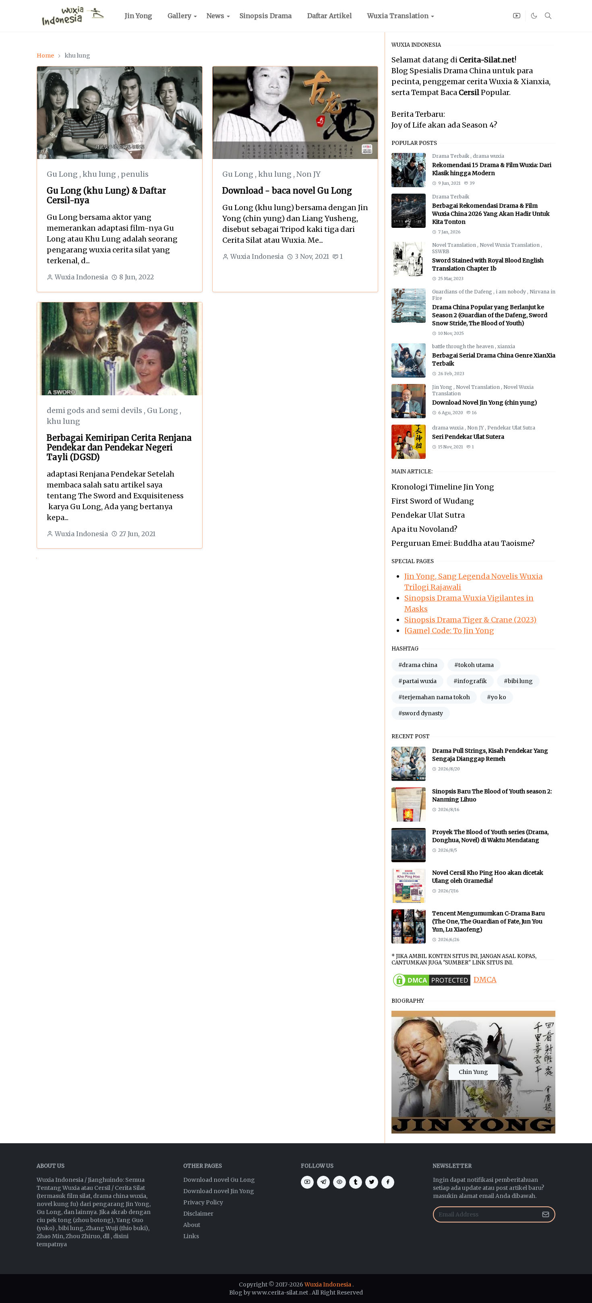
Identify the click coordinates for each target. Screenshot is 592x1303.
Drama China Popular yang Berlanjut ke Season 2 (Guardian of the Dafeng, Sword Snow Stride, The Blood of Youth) (489, 315)
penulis (135, 174)
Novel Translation (454, 245)
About (191, 1225)
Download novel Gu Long (219, 1179)
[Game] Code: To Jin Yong (449, 630)
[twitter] (371, 1182)
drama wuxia (488, 156)
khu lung (100, 174)
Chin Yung (473, 1072)
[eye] (339, 1182)
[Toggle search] (548, 15)
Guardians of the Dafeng (462, 292)
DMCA (485, 979)
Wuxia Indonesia (327, 1284)
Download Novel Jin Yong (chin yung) (484, 402)
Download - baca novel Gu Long (287, 191)
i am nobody (511, 292)
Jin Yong (442, 387)
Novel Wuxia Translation (510, 245)
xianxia (506, 346)
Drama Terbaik (451, 156)
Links (191, 1236)
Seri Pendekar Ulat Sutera (468, 436)
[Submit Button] (546, 1214)
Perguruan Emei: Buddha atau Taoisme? (463, 543)
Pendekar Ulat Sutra (511, 428)
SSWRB (440, 251)
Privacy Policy (203, 1202)
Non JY (308, 174)
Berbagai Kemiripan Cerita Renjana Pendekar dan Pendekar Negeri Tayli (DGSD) (119, 447)
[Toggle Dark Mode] (534, 16)
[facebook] (387, 1182)
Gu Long (63, 174)
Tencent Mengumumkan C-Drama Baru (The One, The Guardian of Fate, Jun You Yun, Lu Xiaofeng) (488, 921)
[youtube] (517, 15)
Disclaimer (198, 1213)
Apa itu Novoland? (424, 529)
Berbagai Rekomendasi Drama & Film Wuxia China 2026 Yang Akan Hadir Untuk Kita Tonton (491, 213)
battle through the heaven (463, 346)
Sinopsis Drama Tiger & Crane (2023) (470, 619)
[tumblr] (355, 1182)
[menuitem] (138, 15)
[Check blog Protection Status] (431, 979)
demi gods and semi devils (95, 410)
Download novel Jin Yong (218, 1191)
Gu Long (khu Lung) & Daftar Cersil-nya (106, 195)
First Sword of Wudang (432, 501)
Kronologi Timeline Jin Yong (442, 486)
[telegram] (323, 1182)
